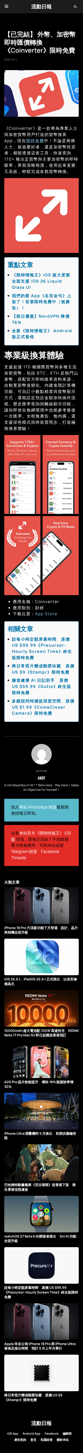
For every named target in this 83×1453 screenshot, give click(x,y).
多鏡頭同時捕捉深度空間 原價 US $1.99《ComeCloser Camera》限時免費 (43, 707)
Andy (41, 777)
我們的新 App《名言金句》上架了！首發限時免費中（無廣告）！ (42, 302)
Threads (18, 857)
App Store (46, 614)
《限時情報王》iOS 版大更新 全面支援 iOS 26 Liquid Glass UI (43, 281)
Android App (31, 1433)
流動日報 (41, 6)
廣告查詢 (20, 1440)
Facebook (50, 851)
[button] (6, 6)
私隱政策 (47, 1440)
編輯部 (67, 1433)
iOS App (12, 1433)
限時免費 (35, 140)
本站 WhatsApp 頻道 (38, 807)
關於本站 (63, 1440)
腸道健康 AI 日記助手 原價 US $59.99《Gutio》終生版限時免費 (41, 686)
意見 (33, 1440)
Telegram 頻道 (24, 851)
